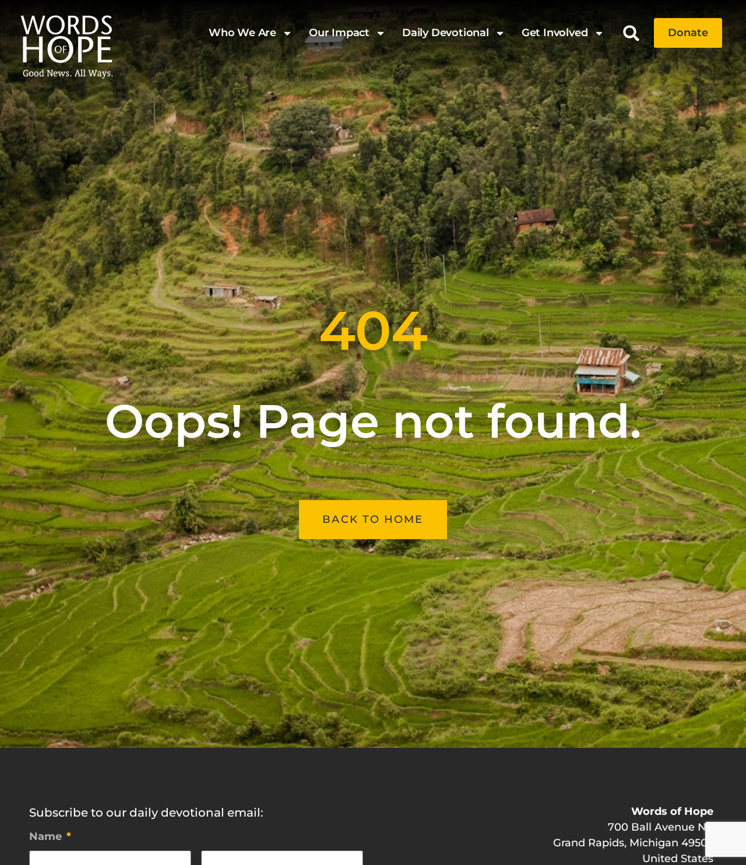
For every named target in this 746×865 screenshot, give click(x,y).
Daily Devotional (445, 32)
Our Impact (339, 32)
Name (50, 836)
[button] (631, 33)
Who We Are (242, 32)
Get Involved (555, 32)
